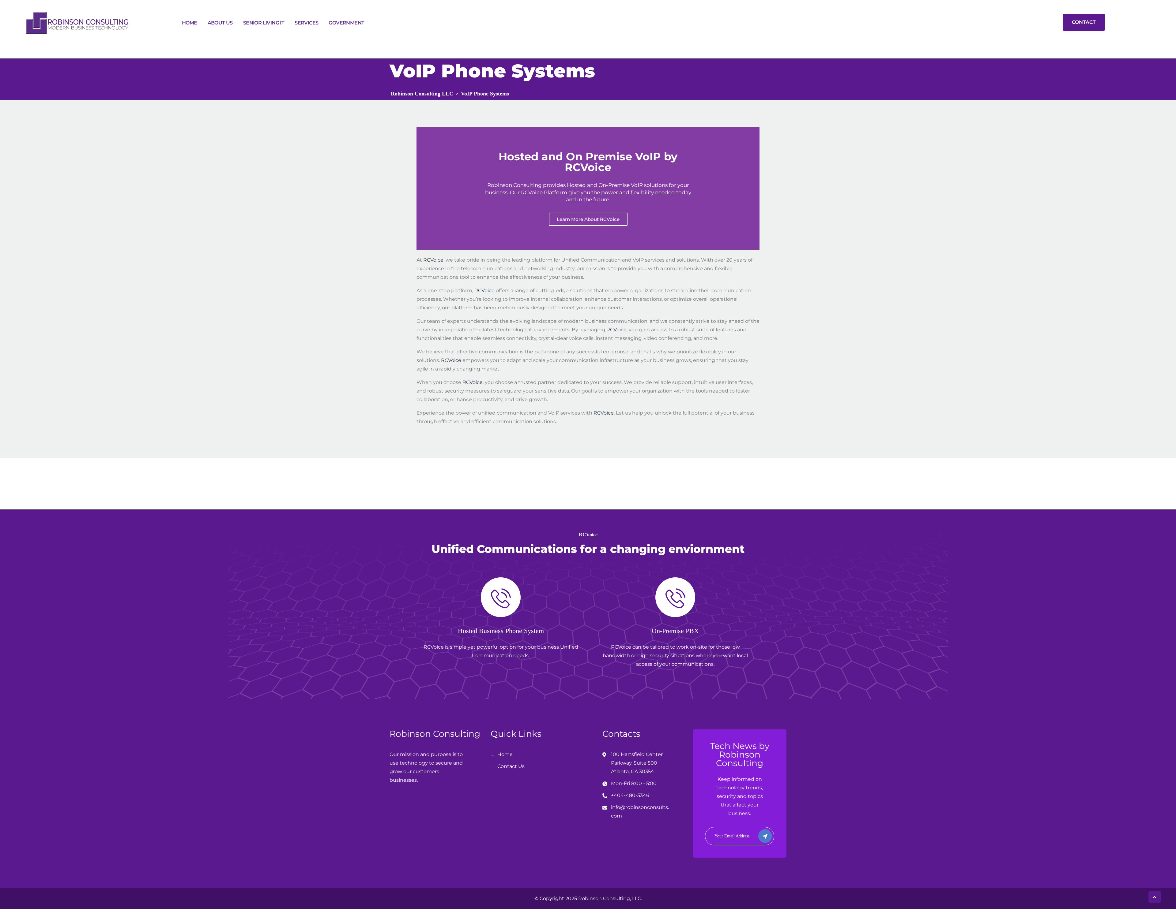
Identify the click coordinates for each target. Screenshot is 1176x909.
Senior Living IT (263, 23)
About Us (220, 23)
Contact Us (511, 766)
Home (189, 23)
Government (346, 23)
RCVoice (433, 260)
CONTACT (1084, 22)
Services (306, 23)
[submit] (765, 836)
